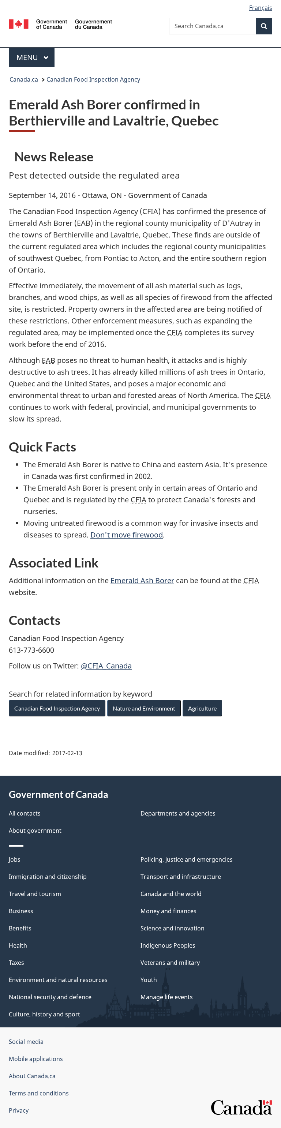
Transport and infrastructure (180, 877)
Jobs (14, 859)
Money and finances (168, 911)
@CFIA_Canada (106, 666)
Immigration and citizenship (48, 877)
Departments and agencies (178, 813)
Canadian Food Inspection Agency (93, 79)
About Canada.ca (32, 1076)
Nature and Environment (144, 708)
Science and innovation (172, 928)
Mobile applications (36, 1059)
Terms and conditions (39, 1093)
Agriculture (202, 708)
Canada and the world (171, 894)
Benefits (20, 928)
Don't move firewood (126, 535)
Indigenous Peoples (167, 945)
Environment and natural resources (58, 980)
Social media (26, 1042)
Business (21, 911)
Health (18, 945)
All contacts (25, 813)
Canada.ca (24, 79)
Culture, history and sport (44, 1014)
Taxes (16, 963)
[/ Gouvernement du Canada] (60, 23)
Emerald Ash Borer (142, 580)
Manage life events (166, 997)
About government (35, 831)
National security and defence (50, 997)
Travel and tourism (35, 894)
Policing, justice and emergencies (186, 859)
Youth (148, 980)
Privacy (19, 1110)
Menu (28, 57)
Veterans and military (170, 963)
